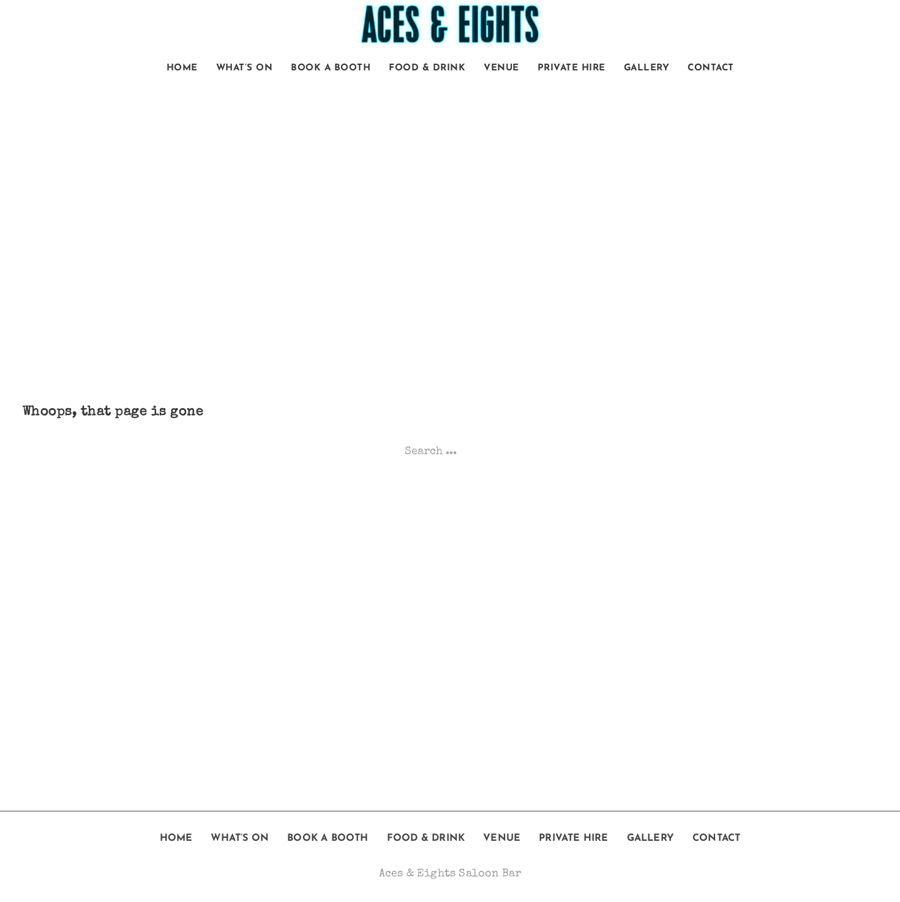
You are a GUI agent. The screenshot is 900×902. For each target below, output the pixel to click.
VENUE (501, 68)
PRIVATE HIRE (572, 68)
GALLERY (647, 68)
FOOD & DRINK (427, 68)
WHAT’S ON (244, 68)
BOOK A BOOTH (330, 68)
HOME (182, 68)
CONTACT (711, 68)
